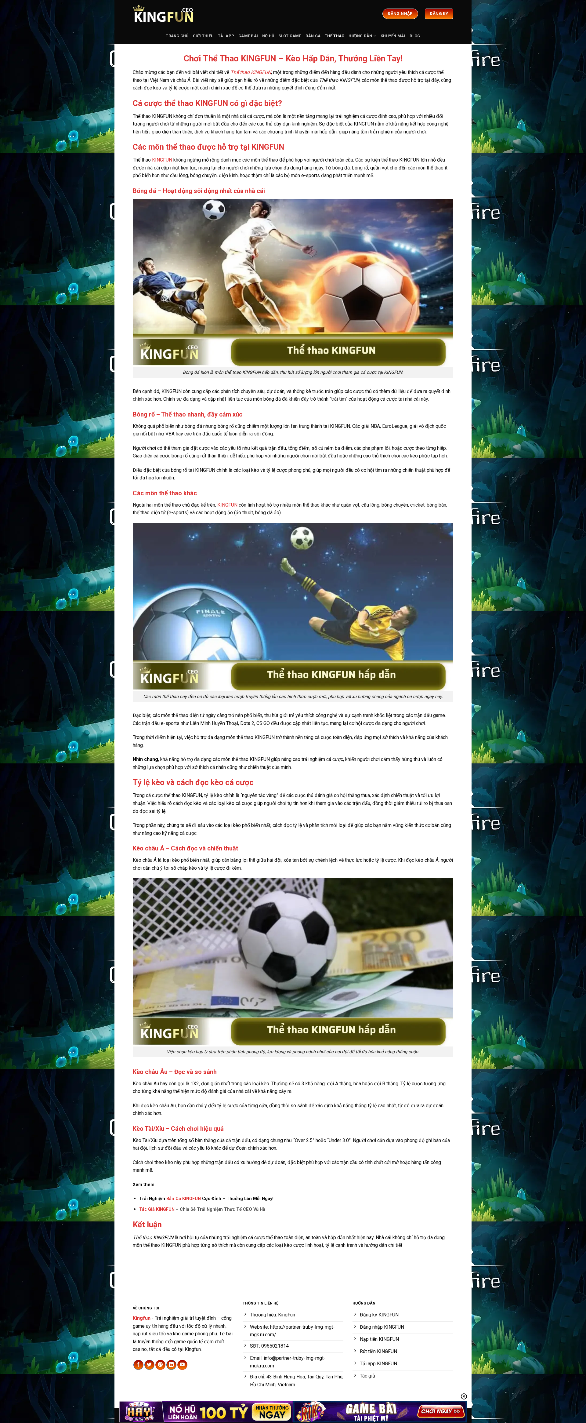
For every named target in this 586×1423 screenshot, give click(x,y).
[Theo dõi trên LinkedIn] (171, 1365)
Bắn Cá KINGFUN (183, 1198)
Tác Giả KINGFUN (157, 1209)
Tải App (226, 36)
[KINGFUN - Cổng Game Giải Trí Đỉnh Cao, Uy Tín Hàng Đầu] (163, 14)
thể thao (334, 36)
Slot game (289, 36)
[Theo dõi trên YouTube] (182, 1365)
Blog (415, 36)
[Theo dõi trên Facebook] (138, 1365)
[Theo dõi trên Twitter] (149, 1365)
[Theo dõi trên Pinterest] (160, 1365)
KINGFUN (162, 160)
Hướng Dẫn (360, 36)
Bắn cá (313, 36)
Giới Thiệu (203, 36)
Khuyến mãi (393, 36)
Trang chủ (177, 36)
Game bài (248, 36)
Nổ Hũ (268, 36)
